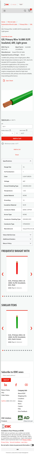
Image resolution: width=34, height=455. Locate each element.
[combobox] (7, 133)
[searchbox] (7, 133)
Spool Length (24, 130)
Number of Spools (7, 130)
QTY (2, 123)
